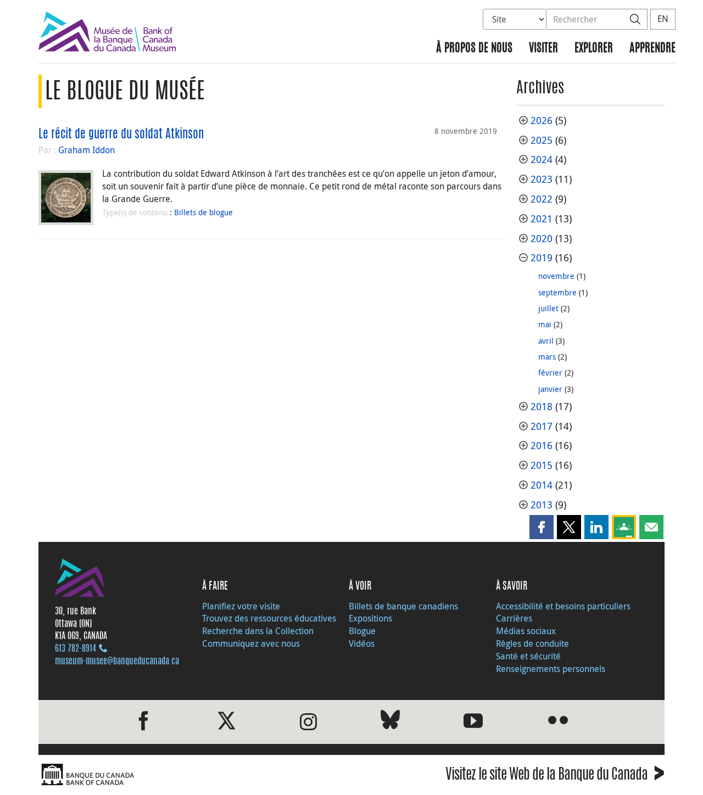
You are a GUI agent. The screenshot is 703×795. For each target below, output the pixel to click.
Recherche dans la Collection (258, 631)
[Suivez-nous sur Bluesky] (390, 722)
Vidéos (362, 643)
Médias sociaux (526, 631)
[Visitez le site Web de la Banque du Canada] (192, 775)
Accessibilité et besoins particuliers (563, 606)
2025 (542, 140)
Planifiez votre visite (241, 606)
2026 (542, 120)
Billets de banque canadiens (403, 606)
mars (547, 356)
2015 (542, 465)
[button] (541, 527)
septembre (557, 292)
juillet (548, 308)
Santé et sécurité (528, 656)
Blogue (362, 631)
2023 (542, 179)
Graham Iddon (86, 150)
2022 (542, 199)
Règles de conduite (532, 643)
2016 (542, 445)
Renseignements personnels (550, 669)
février (550, 372)
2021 (542, 218)
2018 (542, 406)
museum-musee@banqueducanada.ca (117, 661)
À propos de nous (474, 48)
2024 (542, 159)
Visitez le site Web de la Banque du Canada (555, 776)
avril (546, 340)
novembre (556, 276)
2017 (542, 426)
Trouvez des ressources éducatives (269, 618)
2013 (542, 505)
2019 (542, 257)
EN (662, 19)
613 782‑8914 (75, 649)
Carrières (514, 618)
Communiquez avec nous (251, 643)
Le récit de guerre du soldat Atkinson (121, 134)
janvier (550, 389)
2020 (542, 238)
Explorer (593, 48)
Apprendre (652, 48)
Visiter (543, 48)
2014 (542, 485)
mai (544, 324)
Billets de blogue (203, 212)
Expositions (370, 618)
